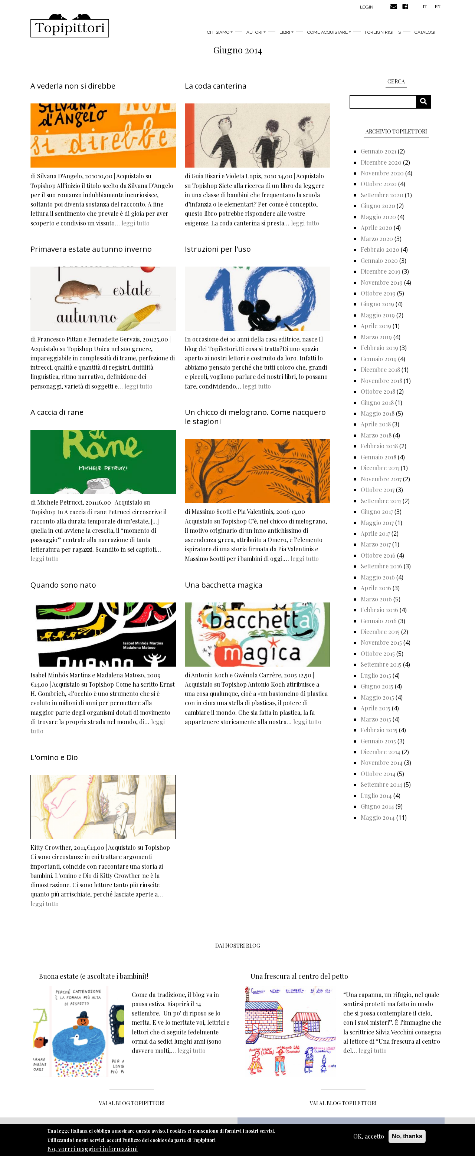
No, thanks (407, 1136)
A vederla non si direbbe (72, 86)
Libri (284, 32)
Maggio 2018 (377, 413)
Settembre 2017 (381, 501)
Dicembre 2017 (380, 468)
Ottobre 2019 (378, 293)
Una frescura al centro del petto (299, 976)
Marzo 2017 (376, 544)
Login (366, 7)
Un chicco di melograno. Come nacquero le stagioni (255, 416)
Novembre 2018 (381, 380)
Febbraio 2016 (379, 610)
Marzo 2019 (376, 337)
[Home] (69, 25)
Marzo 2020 (377, 238)
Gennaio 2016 (379, 621)
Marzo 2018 (376, 435)
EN (437, 6)
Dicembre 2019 (380, 271)
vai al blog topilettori (343, 1103)
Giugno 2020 (378, 205)
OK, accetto (368, 1136)
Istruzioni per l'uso (218, 249)
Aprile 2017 (375, 533)
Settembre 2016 (381, 566)
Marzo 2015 (376, 719)
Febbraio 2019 (379, 347)
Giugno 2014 (377, 806)
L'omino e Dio (54, 757)
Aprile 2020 (376, 227)
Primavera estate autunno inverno (91, 249)
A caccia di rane (56, 412)
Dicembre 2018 (380, 369)
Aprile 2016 (376, 588)
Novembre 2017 (381, 479)
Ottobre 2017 (377, 489)
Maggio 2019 (378, 315)
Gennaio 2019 (379, 359)
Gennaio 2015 (378, 741)
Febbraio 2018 (379, 446)
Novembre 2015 (381, 642)
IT (425, 6)
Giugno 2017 (377, 511)
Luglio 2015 (376, 675)
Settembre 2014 (381, 784)
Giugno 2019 (377, 304)
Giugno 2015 (377, 686)
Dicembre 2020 (381, 162)
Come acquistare (327, 32)
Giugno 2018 (377, 402)
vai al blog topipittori (132, 1103)
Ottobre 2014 (378, 773)
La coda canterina (215, 86)
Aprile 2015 (375, 708)
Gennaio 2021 (378, 151)
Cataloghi (427, 32)
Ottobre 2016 (378, 555)
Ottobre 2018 (378, 391)
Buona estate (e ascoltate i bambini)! (93, 976)
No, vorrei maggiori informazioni (93, 1149)
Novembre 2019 (382, 282)
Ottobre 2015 (378, 653)
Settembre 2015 (381, 664)
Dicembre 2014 (380, 752)
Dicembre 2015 (380, 631)
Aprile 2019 (376, 326)
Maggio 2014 (378, 817)
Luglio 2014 (376, 795)
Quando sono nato (63, 585)
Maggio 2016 (378, 577)
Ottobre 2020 (379, 184)
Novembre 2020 (382, 173)
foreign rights (383, 32)
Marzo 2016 (376, 599)
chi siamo (218, 32)
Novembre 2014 (382, 762)
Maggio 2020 (378, 217)
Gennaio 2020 (379, 260)
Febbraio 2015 (379, 730)
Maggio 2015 (377, 697)
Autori (254, 32)
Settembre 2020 (382, 195)
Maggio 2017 (377, 522)
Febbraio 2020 (380, 249)
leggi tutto (135, 223)
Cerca (426, 101)
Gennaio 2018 (378, 457)
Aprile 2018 (376, 424)
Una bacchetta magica (223, 585)
